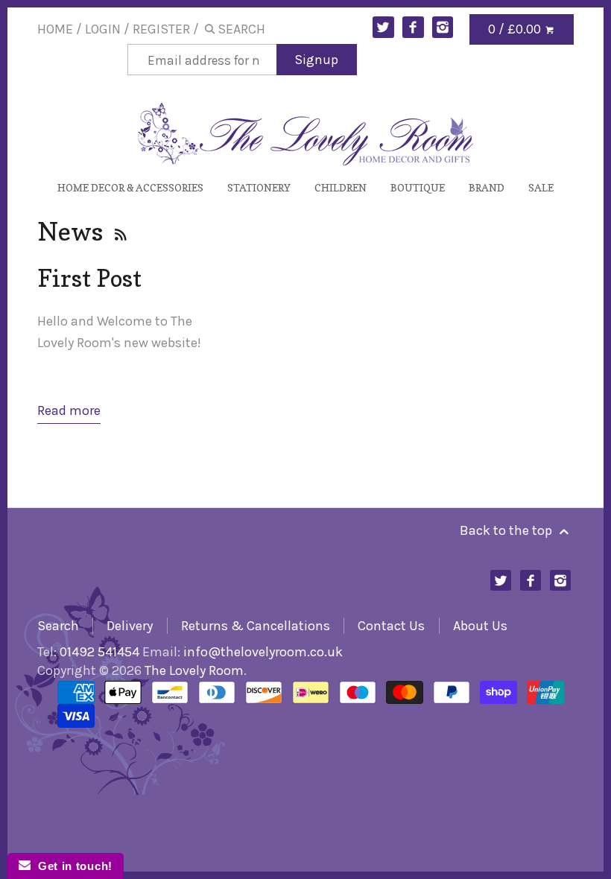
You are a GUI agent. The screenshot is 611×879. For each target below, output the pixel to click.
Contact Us (391, 626)
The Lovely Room (194, 670)
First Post (89, 278)
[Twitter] (383, 27)
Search (58, 626)
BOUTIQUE (417, 187)
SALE (541, 187)
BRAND (486, 187)
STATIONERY (259, 187)
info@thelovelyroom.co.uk (263, 652)
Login (103, 29)
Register (161, 29)
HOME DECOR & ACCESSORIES (130, 187)
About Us (480, 626)
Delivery (130, 626)
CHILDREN (340, 187)
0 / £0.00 (516, 29)
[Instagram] (443, 27)
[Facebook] (413, 27)
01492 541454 (99, 652)
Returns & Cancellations (255, 626)
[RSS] (119, 231)
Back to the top (507, 530)
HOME (55, 29)
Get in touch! (72, 866)
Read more (69, 410)
